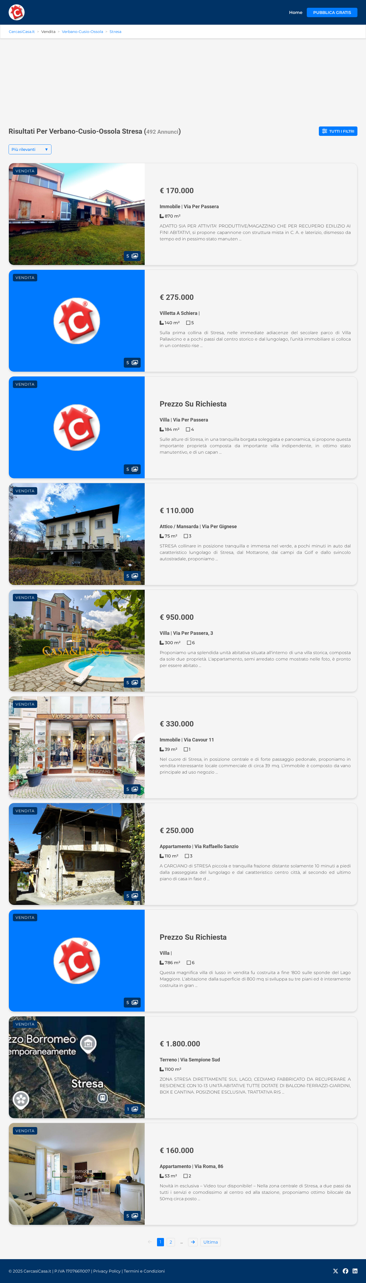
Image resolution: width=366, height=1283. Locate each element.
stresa (115, 31)
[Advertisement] (183, 80)
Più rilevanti (30, 149)
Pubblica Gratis (332, 12)
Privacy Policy (108, 1271)
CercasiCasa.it (22, 31)
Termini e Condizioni (144, 1271)
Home (295, 12)
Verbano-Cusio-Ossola (82, 31)
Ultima (210, 1242)
